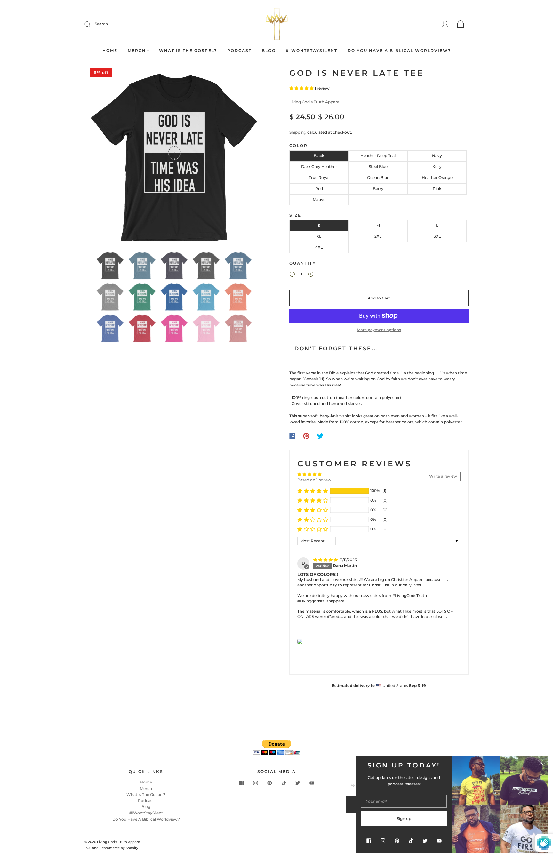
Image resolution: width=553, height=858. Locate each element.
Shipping (297, 132)
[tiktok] (283, 783)
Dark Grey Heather (319, 166)
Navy (437, 155)
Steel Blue (378, 166)
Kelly (437, 166)
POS (87, 848)
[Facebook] (292, 436)
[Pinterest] (306, 436)
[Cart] (461, 24)
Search (101, 23)
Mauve (319, 199)
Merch (137, 50)
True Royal (319, 177)
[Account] (445, 24)
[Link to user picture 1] (299, 641)
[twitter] (298, 783)
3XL (437, 236)
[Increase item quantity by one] (311, 275)
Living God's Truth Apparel (314, 101)
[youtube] (312, 783)
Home (109, 50)
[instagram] (255, 783)
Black (319, 155)
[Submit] (91, 24)
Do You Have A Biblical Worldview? (399, 50)
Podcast (239, 50)
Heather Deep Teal (378, 155)
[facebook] (241, 783)
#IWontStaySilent (311, 50)
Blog (269, 50)
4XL (319, 247)
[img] (326, 559)
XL (319, 236)
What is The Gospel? (188, 50)
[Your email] (404, 801)
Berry (378, 188)
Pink (437, 188)
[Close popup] (541, 763)
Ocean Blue (378, 177)
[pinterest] (269, 783)
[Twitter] (320, 436)
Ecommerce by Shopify (119, 848)
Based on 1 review (314, 479)
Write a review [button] (443, 476)
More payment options (379, 329)
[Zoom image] (174, 158)
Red (319, 188)
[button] (103, 158)
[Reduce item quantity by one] (292, 275)
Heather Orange (437, 177)
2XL (377, 236)
